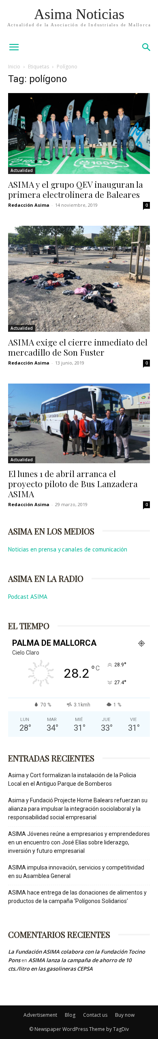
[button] (146, 47)
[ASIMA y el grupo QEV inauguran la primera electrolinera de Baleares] (79, 133)
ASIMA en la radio (45, 578)
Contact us (95, 1014)
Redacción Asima (28, 205)
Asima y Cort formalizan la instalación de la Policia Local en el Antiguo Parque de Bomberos (72, 779)
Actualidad (22, 170)
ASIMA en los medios (51, 531)
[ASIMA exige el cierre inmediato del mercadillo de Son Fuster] (79, 279)
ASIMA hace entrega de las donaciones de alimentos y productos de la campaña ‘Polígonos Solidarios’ (77, 896)
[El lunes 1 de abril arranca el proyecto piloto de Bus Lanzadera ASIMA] (79, 423)
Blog (70, 1014)
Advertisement (40, 1014)
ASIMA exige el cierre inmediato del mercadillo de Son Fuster (77, 347)
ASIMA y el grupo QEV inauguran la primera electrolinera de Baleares (75, 189)
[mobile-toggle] (14, 47)
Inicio (14, 66)
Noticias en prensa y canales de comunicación (67, 549)
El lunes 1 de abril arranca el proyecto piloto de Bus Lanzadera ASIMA (73, 483)
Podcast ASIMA (27, 596)
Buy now (125, 1014)
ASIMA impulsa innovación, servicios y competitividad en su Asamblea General (76, 871)
